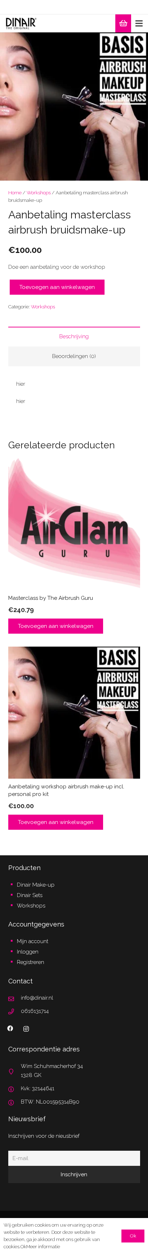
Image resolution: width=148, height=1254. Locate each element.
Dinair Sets (29, 895)
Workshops (39, 192)
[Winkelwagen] (123, 23)
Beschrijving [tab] (74, 336)
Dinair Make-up (36, 885)
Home (15, 192)
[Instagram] (26, 1029)
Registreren (30, 962)
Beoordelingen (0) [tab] (74, 356)
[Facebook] (10, 1028)
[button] (137, 43)
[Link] (21, 23)
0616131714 (35, 1011)
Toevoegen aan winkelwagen (57, 287)
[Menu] (139, 23)
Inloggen (27, 952)
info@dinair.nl (37, 998)
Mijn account (32, 941)
